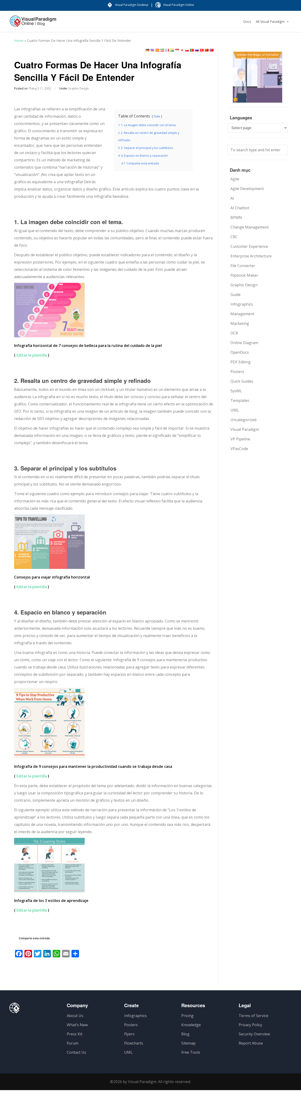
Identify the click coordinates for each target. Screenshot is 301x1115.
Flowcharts (133, 1043)
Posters (237, 371)
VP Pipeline (240, 439)
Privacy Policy (250, 1024)
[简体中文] (207, 50)
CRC (234, 236)
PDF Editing (240, 362)
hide (157, 116)
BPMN (236, 217)
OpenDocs (239, 352)
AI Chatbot (239, 207)
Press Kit (74, 1034)
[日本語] (182, 50)
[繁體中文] (212, 50)
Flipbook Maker (244, 275)
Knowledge (191, 1024)
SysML (236, 390)
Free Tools (190, 1052)
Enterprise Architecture (251, 256)
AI (232, 198)
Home (19, 40)
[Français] (167, 50)
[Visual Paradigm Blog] (32, 23)
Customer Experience (249, 246)
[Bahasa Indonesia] (177, 50)
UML (234, 410)
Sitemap (188, 1043)
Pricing (187, 1015)
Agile (234, 179)
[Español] (157, 50)
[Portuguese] (192, 50)
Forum (72, 1043)
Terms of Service (253, 1015)
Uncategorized (243, 419)
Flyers (129, 1034)
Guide (235, 294)
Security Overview (254, 1034)
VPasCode (239, 448)
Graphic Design (78, 88)
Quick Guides (241, 381)
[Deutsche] (147, 50)
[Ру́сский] (197, 50)
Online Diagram (244, 342)
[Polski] (187, 50)
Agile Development (247, 188)
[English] (152, 50)
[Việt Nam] (202, 50)
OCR (234, 333)
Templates (239, 400)
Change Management (249, 227)
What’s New (77, 1024)
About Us (75, 1015)
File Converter (242, 265)
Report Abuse (251, 1043)
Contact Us (76, 1052)
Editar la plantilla (31, 355)
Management (242, 313)
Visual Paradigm (244, 429)
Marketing (239, 323)
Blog (185, 1034)
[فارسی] (162, 50)
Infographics (241, 304)
